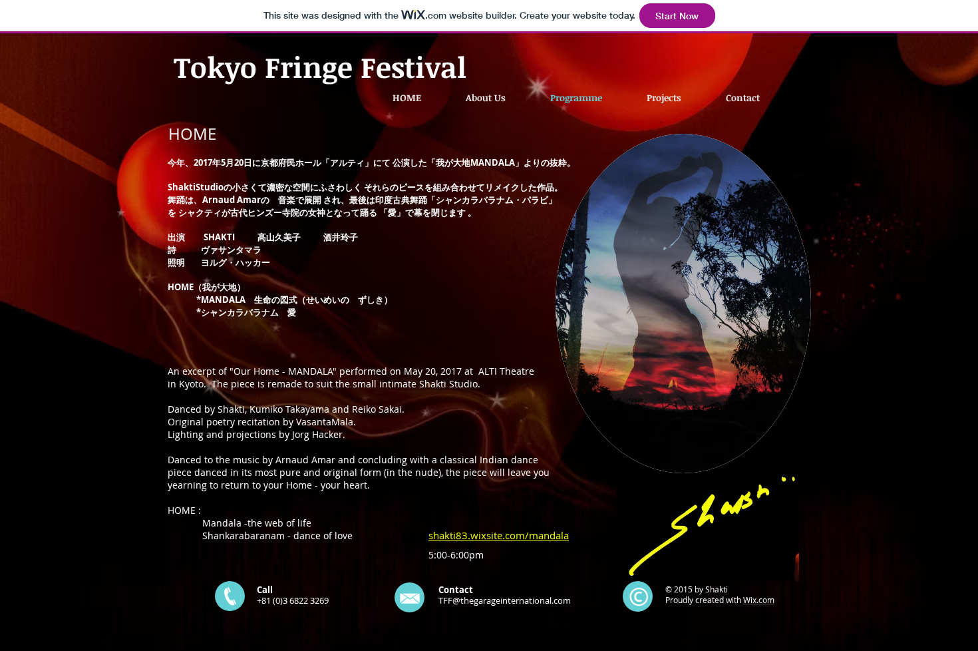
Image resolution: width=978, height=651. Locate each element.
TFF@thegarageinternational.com (504, 600)
